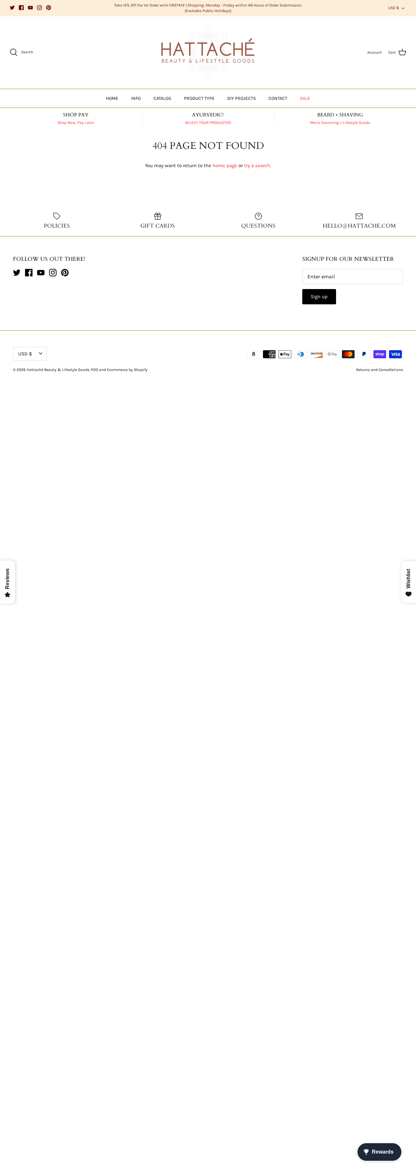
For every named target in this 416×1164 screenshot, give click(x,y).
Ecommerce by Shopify (127, 369)
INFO (136, 98)
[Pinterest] (48, 7)
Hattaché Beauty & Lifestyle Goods (58, 369)
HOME (112, 98)
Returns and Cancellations (379, 369)
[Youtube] (30, 7)
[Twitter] (12, 7)
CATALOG (162, 98)
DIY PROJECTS (241, 98)
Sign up (319, 296)
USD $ (393, 8)
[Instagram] (39, 7)
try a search (257, 165)
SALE (305, 98)
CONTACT (277, 98)
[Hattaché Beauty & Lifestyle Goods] (208, 53)
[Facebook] (21, 7)
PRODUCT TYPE (199, 98)
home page (225, 165)
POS (94, 369)
